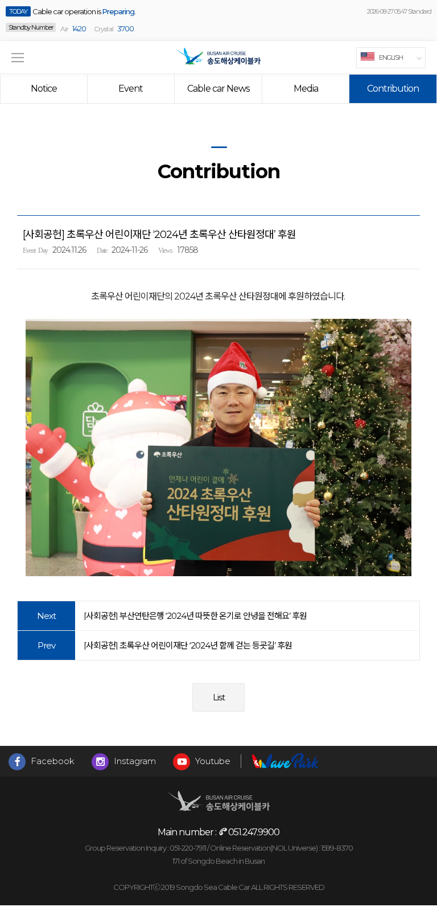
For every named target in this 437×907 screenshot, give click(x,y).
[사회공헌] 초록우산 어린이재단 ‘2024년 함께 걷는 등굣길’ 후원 (188, 645)
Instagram (134, 761)
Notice (44, 88)
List (219, 697)
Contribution (393, 88)
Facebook (51, 761)
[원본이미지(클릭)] (218, 447)
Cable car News (218, 88)
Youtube (211, 761)
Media (306, 88)
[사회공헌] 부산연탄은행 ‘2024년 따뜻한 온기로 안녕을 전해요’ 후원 (195, 615)
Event (130, 88)
